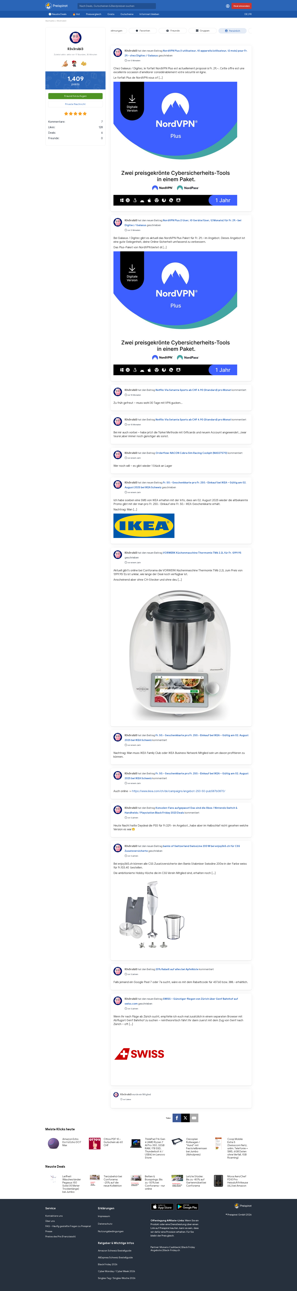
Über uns (50, 1221)
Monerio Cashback (170, 1247)
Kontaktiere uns (54, 1215)
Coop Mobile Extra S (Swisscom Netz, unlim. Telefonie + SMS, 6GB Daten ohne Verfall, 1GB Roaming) (237, 1148)
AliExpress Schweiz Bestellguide (115, 1257)
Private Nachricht (75, 104)
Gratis (110, 14)
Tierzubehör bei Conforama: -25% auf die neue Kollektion (113, 1181)
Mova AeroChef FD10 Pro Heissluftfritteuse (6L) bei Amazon (237, 1181)
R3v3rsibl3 (131, 50)
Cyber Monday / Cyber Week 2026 (116, 1271)
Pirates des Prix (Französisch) (60, 1236)
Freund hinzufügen (75, 96)
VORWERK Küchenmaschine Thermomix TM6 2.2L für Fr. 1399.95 (202, 552)
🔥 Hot (76, 14)
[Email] (194, 1118)
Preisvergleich (93, 14)
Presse (48, 1231)
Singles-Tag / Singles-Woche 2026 (116, 1278)
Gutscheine (126, 14)
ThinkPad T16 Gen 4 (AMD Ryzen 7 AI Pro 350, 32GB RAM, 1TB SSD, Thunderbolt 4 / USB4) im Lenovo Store (155, 1148)
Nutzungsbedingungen (111, 1231)
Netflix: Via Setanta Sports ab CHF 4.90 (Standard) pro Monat (193, 390)
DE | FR (248, 14)
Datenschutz (105, 1223)
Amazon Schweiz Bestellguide (114, 1250)
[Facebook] (177, 1118)
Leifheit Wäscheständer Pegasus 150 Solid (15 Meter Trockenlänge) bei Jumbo (71, 1184)
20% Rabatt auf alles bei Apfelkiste (177, 969)
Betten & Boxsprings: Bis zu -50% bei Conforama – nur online (155, 1182)
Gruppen (205, 30)
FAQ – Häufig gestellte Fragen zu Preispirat (68, 1226)
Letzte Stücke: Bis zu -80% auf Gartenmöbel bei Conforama (196, 1181)
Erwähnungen (114, 30)
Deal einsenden (242, 6)
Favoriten (145, 30)
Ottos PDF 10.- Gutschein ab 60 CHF (113, 1142)
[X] (185, 1118)
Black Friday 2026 (107, 1264)
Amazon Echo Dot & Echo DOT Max (71, 1142)
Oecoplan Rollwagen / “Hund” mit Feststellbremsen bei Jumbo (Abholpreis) (196, 1147)
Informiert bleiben (149, 14)
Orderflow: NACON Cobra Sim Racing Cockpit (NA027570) (191, 453)
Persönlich (234, 30)
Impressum (104, 1216)
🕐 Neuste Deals (57, 14)
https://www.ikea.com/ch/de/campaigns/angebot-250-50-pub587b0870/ (178, 791)
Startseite (49, 20)
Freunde (175, 30)
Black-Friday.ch (171, 1250)
